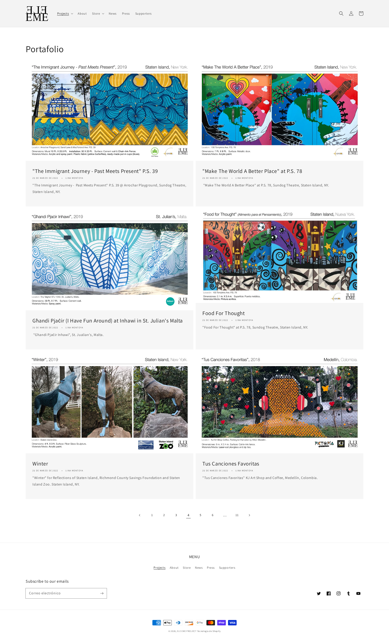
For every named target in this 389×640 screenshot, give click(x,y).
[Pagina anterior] (140, 515)
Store (187, 568)
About (174, 568)
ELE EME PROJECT (187, 631)
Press (211, 568)
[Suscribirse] (102, 593)
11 (236, 515)
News (199, 568)
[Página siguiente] (249, 515)
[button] (341, 13)
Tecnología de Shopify (209, 631)
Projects (159, 568)
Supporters (227, 568)
